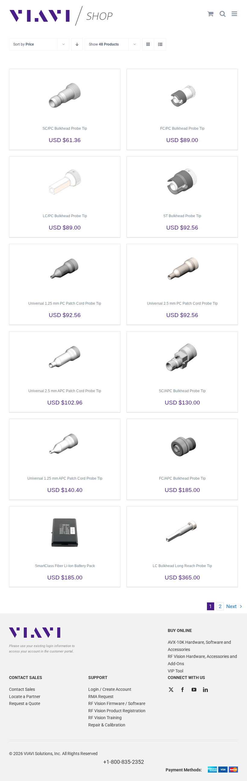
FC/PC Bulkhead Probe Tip (182, 128)
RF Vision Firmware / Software (116, 703)
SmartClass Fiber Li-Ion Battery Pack (65, 566)
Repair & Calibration (106, 724)
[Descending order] (77, 44)
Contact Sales (22, 689)
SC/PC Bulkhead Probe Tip (64, 128)
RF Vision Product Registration (116, 710)
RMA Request (101, 696)
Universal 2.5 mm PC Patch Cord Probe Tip (182, 303)
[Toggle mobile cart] (211, 14)
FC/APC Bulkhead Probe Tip (182, 478)
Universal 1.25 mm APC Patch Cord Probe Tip (64, 478)
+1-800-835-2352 (123, 762)
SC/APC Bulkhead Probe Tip (182, 391)
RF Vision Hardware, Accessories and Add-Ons (202, 660)
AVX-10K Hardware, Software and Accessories (199, 646)
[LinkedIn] (205, 689)
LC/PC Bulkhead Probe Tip (65, 216)
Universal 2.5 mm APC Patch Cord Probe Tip (64, 391)
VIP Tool (175, 670)
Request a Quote (24, 703)
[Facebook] (182, 689)
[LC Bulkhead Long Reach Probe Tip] (182, 532)
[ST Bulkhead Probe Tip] (182, 182)
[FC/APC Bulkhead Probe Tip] (182, 444)
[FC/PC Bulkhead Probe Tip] (182, 94)
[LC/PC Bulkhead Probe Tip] (64, 182)
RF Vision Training (105, 717)
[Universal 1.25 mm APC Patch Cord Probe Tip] (64, 444)
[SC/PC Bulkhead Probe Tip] (64, 94)
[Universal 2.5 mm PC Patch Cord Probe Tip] (182, 269)
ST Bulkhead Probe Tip (182, 216)
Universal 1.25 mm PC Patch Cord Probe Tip (64, 303)
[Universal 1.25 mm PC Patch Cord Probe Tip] (64, 269)
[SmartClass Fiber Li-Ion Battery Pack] (64, 532)
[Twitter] (171, 689)
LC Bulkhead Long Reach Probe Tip (182, 566)
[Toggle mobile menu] (235, 14)
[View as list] (160, 44)
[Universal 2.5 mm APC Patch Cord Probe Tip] (64, 357)
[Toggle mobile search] (223, 14)
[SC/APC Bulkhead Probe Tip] (182, 357)
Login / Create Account (109, 689)
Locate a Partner (24, 696)
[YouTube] (194, 689)
